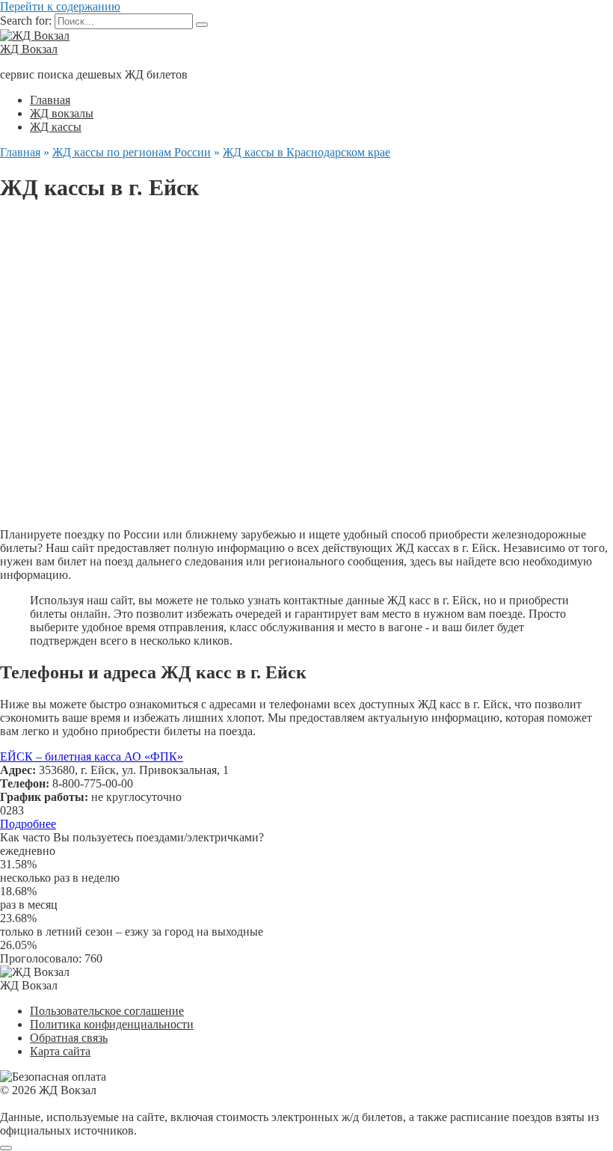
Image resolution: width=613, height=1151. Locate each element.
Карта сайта (60, 1051)
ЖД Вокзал (29, 49)
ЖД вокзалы (61, 113)
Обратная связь (69, 1037)
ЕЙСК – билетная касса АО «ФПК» (91, 756)
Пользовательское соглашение (107, 1010)
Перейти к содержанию (60, 6)
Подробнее (28, 823)
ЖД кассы (55, 126)
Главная (50, 99)
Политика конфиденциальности (112, 1024)
